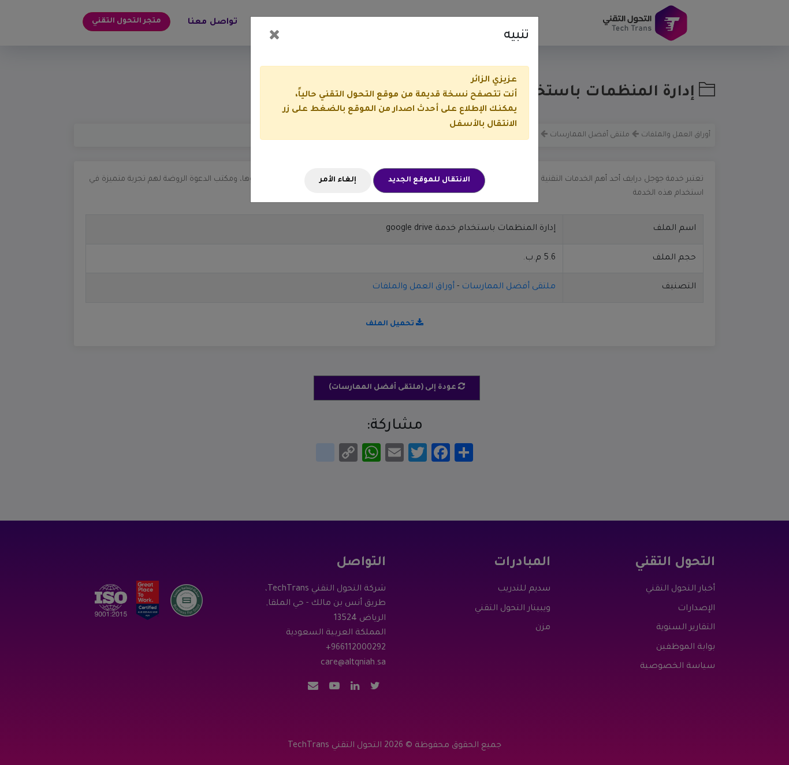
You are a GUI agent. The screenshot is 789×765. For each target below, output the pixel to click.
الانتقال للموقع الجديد (429, 180)
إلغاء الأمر (337, 180)
